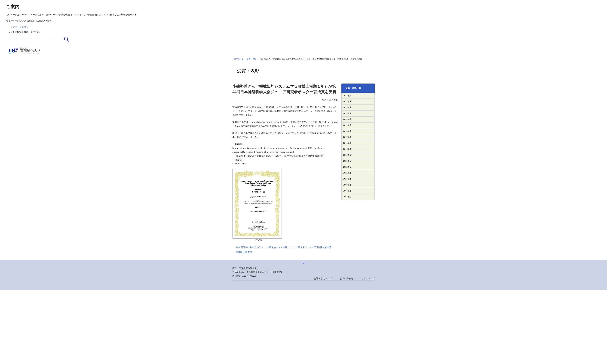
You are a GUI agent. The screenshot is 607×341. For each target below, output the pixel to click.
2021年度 (347, 113)
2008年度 (347, 191)
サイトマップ (368, 278)
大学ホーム (238, 59)
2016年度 (347, 143)
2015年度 (347, 149)
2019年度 (347, 125)
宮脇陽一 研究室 (244, 252)
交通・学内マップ (323, 278)
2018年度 (347, 131)
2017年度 (347, 137)
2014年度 (347, 155)
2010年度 (347, 179)
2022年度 (347, 107)
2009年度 (347, 185)
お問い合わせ (346, 278)
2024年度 (347, 96)
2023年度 (347, 101)
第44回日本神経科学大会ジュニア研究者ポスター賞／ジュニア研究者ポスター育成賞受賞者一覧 (283, 247)
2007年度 (347, 197)
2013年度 (347, 161)
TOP (303, 263)
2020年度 (347, 119)
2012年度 (347, 167)
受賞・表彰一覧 (353, 88)
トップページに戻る (18, 27)
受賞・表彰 (251, 59)
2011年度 (347, 173)
